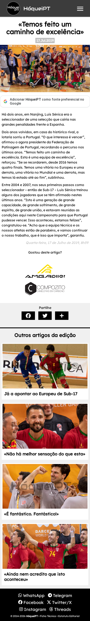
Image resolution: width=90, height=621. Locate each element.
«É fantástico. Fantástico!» (31, 513)
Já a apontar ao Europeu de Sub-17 (40, 393)
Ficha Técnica (48, 616)
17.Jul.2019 (45, 40)
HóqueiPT (32, 616)
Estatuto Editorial (69, 616)
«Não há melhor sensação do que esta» (44, 453)
